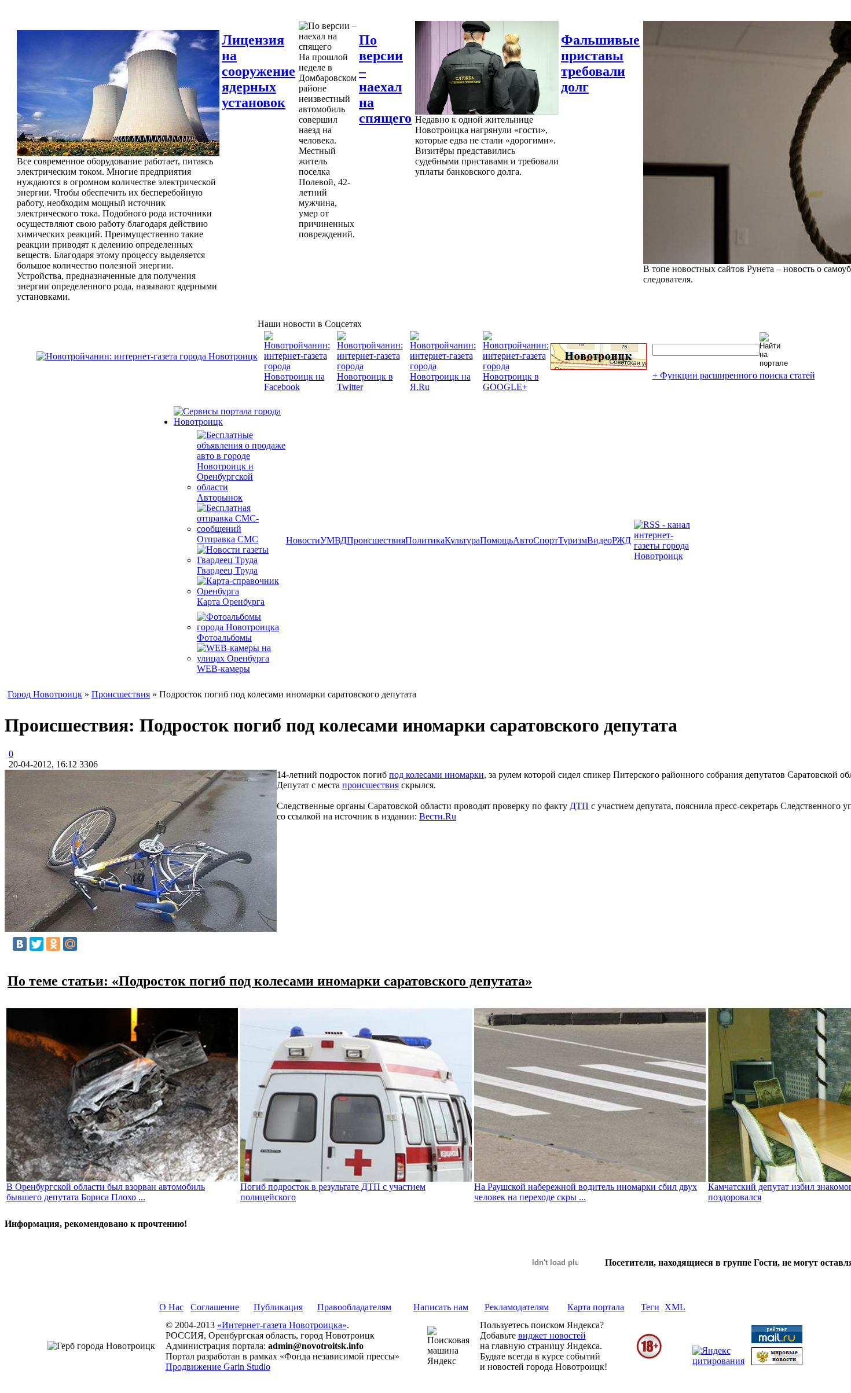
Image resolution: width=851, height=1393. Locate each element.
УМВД (333, 540)
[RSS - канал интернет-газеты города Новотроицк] (666, 556)
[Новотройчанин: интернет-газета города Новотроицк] (147, 356)
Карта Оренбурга (231, 602)
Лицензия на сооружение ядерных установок (258, 71)
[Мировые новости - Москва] (776, 1362)
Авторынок (220, 497)
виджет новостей (552, 1335)
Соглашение (214, 1307)
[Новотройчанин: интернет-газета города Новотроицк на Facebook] (297, 387)
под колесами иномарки (436, 775)
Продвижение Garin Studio (218, 1367)
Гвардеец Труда (227, 570)
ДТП (579, 806)
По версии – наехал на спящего (385, 79)
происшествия (370, 785)
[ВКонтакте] (20, 944)
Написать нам (440, 1307)
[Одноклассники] (53, 944)
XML (675, 1307)
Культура (462, 540)
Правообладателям (354, 1307)
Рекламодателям (517, 1307)
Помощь (496, 540)
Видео (599, 540)
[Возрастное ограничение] (649, 1357)
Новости (303, 540)
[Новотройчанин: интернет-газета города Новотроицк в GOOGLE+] (516, 387)
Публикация (278, 1307)
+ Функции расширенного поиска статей (733, 375)
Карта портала (595, 1307)
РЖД (621, 540)
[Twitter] (36, 944)
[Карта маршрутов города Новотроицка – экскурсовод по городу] (599, 367)
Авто (523, 540)
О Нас (171, 1307)
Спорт (545, 540)
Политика (425, 540)
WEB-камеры (223, 669)
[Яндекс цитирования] (718, 1361)
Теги (650, 1307)
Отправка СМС (227, 539)
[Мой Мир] (70, 944)
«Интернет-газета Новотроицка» (282, 1325)
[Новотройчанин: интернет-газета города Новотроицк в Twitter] (370, 387)
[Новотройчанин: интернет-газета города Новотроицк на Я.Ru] (443, 387)
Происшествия (376, 540)
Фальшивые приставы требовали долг (600, 63)
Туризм (572, 540)
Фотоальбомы (224, 637)
